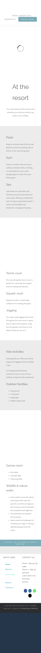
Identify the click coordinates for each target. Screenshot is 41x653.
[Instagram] (30, 591)
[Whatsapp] (34, 591)
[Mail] (30, 595)
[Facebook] (25, 591)
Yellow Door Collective (30, 608)
